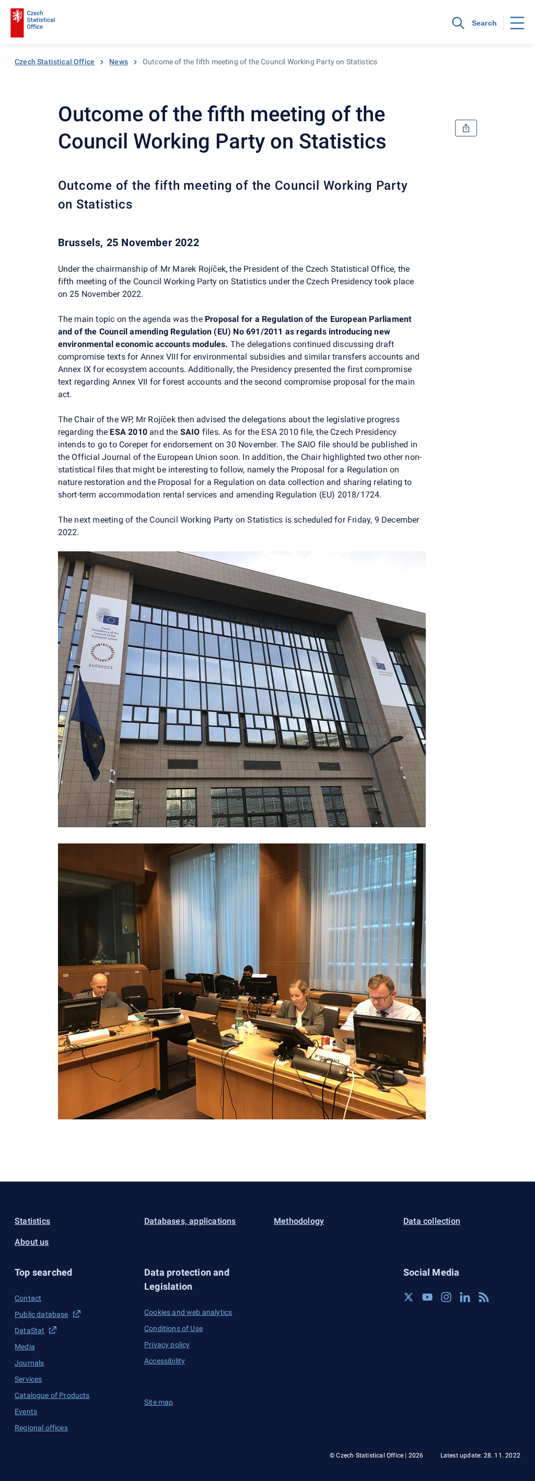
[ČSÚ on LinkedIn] (465, 1297)
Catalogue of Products (52, 1395)
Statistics (32, 1221)
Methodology (299, 1221)
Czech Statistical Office (55, 61)
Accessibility (164, 1361)
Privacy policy (167, 1344)
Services (28, 1379)
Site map (158, 1402)
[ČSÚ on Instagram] (446, 1297)
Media (25, 1347)
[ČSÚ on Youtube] (427, 1297)
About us (32, 1242)
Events (26, 1411)
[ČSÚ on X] (408, 1297)
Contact (28, 1298)
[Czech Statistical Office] (32, 23)
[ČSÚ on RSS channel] (484, 1297)
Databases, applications (190, 1221)
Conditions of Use (173, 1328)
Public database (41, 1314)
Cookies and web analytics (188, 1312)
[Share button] (466, 128)
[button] (73, 1272)
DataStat (29, 1330)
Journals (29, 1363)
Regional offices (41, 1428)
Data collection (431, 1221)
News (118, 61)
